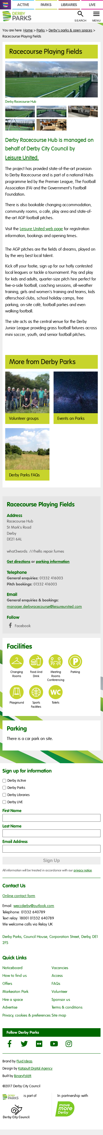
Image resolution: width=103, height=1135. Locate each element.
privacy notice (83, 870)
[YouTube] (54, 1043)
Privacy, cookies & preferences (26, 1015)
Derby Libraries (18, 795)
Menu (96, 20)
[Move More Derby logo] (64, 1109)
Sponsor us (61, 999)
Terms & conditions (67, 1007)
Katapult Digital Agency (35, 1068)
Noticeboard (12, 968)
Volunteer (59, 991)
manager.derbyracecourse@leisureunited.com (44, 606)
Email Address (14, 841)
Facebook (22, 626)
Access (57, 975)
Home (28, 30)
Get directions (18, 561)
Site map (59, 1015)
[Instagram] (69, 1043)
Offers (7, 983)
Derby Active (16, 780)
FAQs (56, 983)
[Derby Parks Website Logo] (20, 16)
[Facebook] (9, 1043)
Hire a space (12, 999)
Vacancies (60, 968)
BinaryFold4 (22, 1076)
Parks (41, 30)
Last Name (11, 826)
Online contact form (18, 895)
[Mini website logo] (12, 1097)
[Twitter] (24, 1043)
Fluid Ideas (24, 1061)
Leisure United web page (41, 228)
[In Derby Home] (5, 4)
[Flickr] (39, 1043)
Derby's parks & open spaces (70, 30)
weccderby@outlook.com (33, 905)
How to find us (14, 975)
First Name (11, 810)
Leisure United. (22, 158)
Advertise (9, 1007)
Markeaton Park (15, 991)
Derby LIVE (15, 802)
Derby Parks (16, 788)
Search (80, 20)
